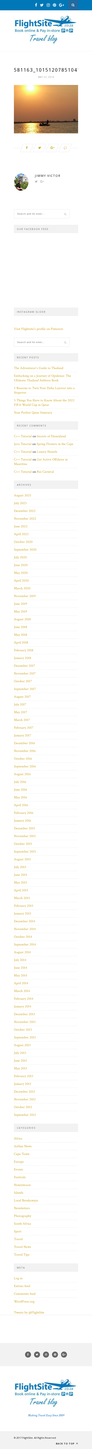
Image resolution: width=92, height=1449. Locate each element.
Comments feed (25, 1294)
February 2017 (23, 727)
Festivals (20, 1177)
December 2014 (24, 921)
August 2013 (22, 1045)
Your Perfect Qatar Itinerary (33, 412)
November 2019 (25, 596)
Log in (18, 1278)
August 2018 (22, 619)
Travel (18, 1239)
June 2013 (20, 1060)
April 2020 (21, 580)
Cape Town (21, 1154)
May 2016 (20, 797)
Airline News (23, 1146)
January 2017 (22, 735)
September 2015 (25, 851)
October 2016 (23, 758)
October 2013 (23, 1029)
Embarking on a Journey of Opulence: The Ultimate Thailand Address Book (42, 378)
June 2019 (20, 604)
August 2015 (22, 859)
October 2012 (23, 1107)
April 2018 (21, 642)
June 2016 (20, 789)
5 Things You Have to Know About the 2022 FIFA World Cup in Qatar (44, 402)
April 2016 (21, 805)
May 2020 (21, 573)
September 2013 (25, 1037)
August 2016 (22, 774)
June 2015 (20, 875)
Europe (19, 1162)
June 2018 (20, 627)
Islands (18, 1192)
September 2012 (25, 1115)
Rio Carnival (45, 472)
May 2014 (20, 975)
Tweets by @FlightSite (29, 1312)
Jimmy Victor (48, 176)
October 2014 (23, 937)
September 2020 (25, 549)
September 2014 (25, 944)
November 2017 (25, 673)
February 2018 (23, 650)
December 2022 (25, 511)
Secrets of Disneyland (51, 436)
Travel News (22, 1247)
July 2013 (20, 1053)
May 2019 (20, 611)
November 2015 (25, 836)
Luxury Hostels (47, 452)
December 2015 (24, 828)
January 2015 (22, 913)
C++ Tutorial (23, 436)
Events (18, 1169)
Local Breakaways (26, 1200)
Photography (22, 1216)
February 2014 (23, 998)
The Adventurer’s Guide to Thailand (38, 368)
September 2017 (25, 689)
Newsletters (22, 1208)
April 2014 (21, 983)
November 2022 (25, 518)
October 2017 (23, 681)
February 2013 (23, 1076)
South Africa (22, 1223)
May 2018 (20, 635)
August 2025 (22, 495)
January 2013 (22, 1084)
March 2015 (22, 898)
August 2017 (22, 696)
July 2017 (20, 704)
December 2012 (24, 1091)
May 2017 (20, 712)
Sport (17, 1231)
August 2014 (22, 952)
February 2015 (23, 906)
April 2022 (21, 534)
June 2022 (21, 526)
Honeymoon (22, 1185)
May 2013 (20, 1068)
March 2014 (22, 991)
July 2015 (20, 867)
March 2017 (22, 720)
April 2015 (21, 890)
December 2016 (24, 743)
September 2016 (25, 766)
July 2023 (20, 503)
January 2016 (22, 820)
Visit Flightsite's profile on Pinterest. (39, 329)
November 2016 (25, 751)
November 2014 (25, 929)
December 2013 (24, 1014)
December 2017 (24, 666)
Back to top (65, 1443)
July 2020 (20, 557)
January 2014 (22, 1006)
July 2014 (20, 960)
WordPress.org (24, 1301)
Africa (18, 1138)
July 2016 (20, 782)
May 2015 (20, 882)
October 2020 (23, 542)
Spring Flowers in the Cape (55, 444)
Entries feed (22, 1286)
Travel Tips (22, 1254)
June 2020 (21, 565)
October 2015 (23, 844)
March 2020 (22, 588)
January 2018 (22, 658)
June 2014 (20, 967)
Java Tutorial (22, 444)
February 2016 (23, 813)
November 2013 (25, 1022)
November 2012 (25, 1099)
